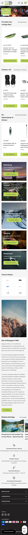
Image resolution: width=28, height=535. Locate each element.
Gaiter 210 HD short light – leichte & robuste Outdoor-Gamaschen (9, 95)
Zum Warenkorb (10, 106)
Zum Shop (7, 410)
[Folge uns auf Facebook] (3, 515)
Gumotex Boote (22, 22)
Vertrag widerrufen (9, 531)
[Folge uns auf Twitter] (6, 515)
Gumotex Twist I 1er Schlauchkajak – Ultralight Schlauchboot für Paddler (10, 49)
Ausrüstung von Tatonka (20, 70)
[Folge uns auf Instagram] (8, 515)
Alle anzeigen (22, 417)
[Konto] (22, 3)
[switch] (24, 532)
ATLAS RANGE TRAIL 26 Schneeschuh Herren (9, 144)
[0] (25, 3)
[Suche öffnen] (19, 3)
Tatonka (5, 99)
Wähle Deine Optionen (10, 60)
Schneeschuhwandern (20, 115)
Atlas (4, 147)
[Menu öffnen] (2, 3)
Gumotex (5, 54)
